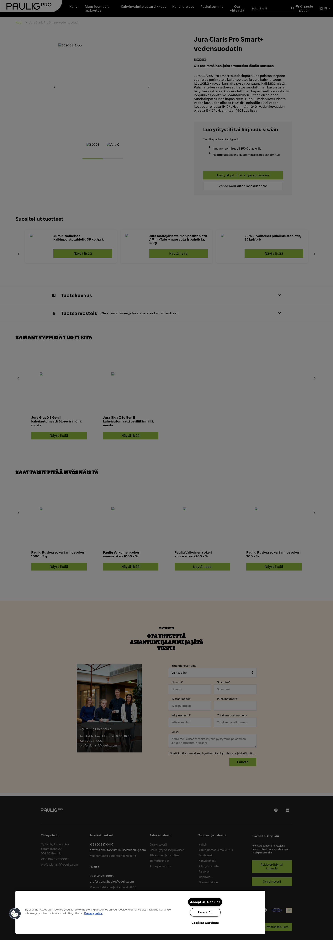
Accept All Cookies (205, 902)
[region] (140, 912)
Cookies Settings (205, 923)
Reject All (205, 912)
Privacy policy (93, 913)
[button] (15, 913)
